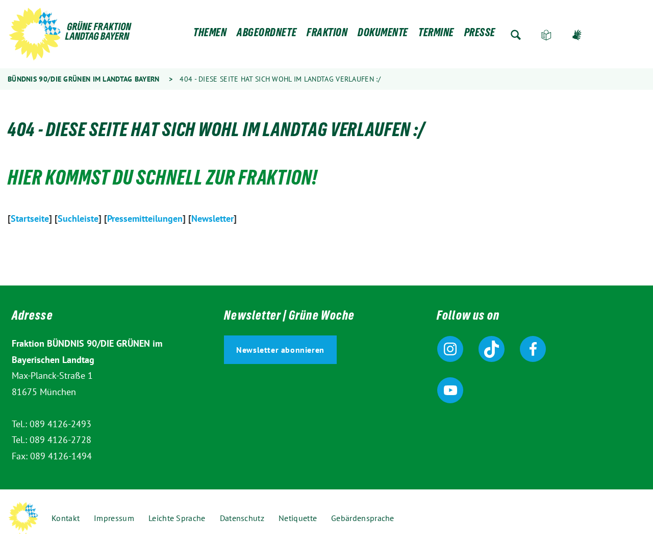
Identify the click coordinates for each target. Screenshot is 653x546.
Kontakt (66, 518)
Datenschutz (242, 518)
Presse (479, 35)
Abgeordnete (266, 35)
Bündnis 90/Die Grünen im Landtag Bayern (84, 79)
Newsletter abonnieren (280, 350)
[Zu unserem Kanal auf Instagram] (450, 348)
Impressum (114, 518)
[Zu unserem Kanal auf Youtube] (450, 390)
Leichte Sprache (546, 35)
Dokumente (383, 35)
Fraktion (327, 35)
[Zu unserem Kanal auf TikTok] (491, 348)
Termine (436, 35)
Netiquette (298, 518)
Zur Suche (515, 35)
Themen (210, 35)
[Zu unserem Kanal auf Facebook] (532, 348)
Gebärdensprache (577, 35)
